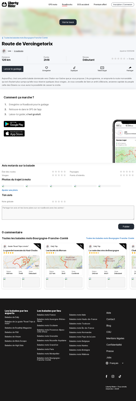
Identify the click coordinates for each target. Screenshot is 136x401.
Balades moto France (46, 315)
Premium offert (100, 4)
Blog (108, 325)
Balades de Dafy (12, 317)
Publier (126, 226)
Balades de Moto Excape (16, 341)
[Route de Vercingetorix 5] (109, 186)
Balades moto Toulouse (79, 324)
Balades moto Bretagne (79, 350)
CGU (108, 332)
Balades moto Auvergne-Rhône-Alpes (51, 320)
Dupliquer (74, 70)
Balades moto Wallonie (79, 354)
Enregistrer (46, 70)
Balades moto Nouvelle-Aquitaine (51, 340)
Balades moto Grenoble (47, 336)
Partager (130, 70)
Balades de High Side (14, 345)
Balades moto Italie (77, 315)
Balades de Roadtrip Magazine (18, 328)
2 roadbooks (18, 51)
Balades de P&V (12, 332)
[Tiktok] (119, 376)
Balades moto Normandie (80, 332)
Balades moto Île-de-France (81, 328)
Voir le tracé (68, 22)
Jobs (108, 357)
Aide (108, 313)
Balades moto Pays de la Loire (82, 337)
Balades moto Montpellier (48, 354)
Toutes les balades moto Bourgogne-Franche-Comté (110, 238)
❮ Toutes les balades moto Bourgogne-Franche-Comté (25, 38)
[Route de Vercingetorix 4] (85, 186)
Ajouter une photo (10, 190)
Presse (110, 351)
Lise (9, 51)
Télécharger (102, 70)
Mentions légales (115, 338)
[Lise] (4, 51)
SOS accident (83, 4)
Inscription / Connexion (122, 4)
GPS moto (52, 4)
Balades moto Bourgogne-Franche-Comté (48, 359)
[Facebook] (106, 376)
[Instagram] (112, 376)
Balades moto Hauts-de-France (83, 319)
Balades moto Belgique (79, 341)
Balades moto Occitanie (47, 325)
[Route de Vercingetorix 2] (37, 186)
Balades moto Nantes (78, 345)
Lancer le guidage (12, 69)
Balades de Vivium (13, 337)
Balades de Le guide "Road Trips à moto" (20, 322)
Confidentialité (114, 344)
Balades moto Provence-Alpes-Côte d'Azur (51, 331)
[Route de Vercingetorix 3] (61, 186)
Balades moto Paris (45, 349)
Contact (110, 319)
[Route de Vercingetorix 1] (13, 186)
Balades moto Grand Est (47, 345)
